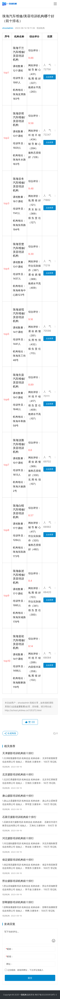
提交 (30, 978)
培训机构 (41, 28)
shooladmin (7, 28)
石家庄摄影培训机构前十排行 (19, 817)
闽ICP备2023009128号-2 (46, 994)
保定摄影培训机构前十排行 (18, 859)
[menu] (55, 4)
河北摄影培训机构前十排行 (18, 838)
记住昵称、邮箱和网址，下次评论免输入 (25, 970)
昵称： (9, 949)
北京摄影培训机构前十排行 (18, 774)
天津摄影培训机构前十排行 (18, 753)
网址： (9, 964)
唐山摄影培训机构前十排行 (18, 795)
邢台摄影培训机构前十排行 (18, 880)
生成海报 (11, 733)
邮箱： (9, 956)
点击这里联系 (18, 706)
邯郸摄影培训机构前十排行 (18, 902)
